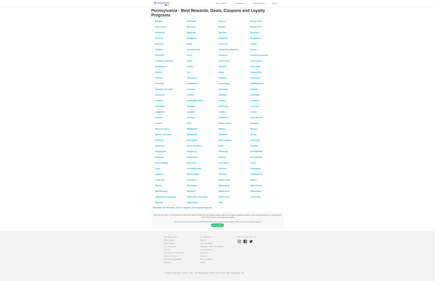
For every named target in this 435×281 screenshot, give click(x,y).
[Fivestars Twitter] (251, 241)
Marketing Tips (259, 3)
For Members (206, 237)
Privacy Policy (206, 259)
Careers (204, 256)
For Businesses (240, 3)
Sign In (275, 3)
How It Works (169, 243)
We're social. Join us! (247, 237)
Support (167, 262)
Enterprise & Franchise (174, 253)
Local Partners (207, 249)
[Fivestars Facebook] (246, 241)
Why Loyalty (169, 240)
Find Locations (221, 3)
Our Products (170, 246)
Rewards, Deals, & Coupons (212, 246)
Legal (203, 262)
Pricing (167, 249)
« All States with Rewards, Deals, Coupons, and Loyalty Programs (181, 207)
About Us (204, 253)
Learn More (217, 225)
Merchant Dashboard (173, 259)
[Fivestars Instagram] (240, 241)
